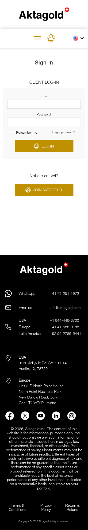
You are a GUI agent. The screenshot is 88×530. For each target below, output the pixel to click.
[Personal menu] (51, 38)
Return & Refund (72, 507)
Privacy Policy (46, 507)
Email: (44, 96)
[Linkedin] (56, 418)
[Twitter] (25, 418)
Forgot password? (63, 132)
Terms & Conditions (17, 507)
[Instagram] (71, 418)
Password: (44, 114)
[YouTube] (40, 418)
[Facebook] (9, 418)
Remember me (26, 132)
